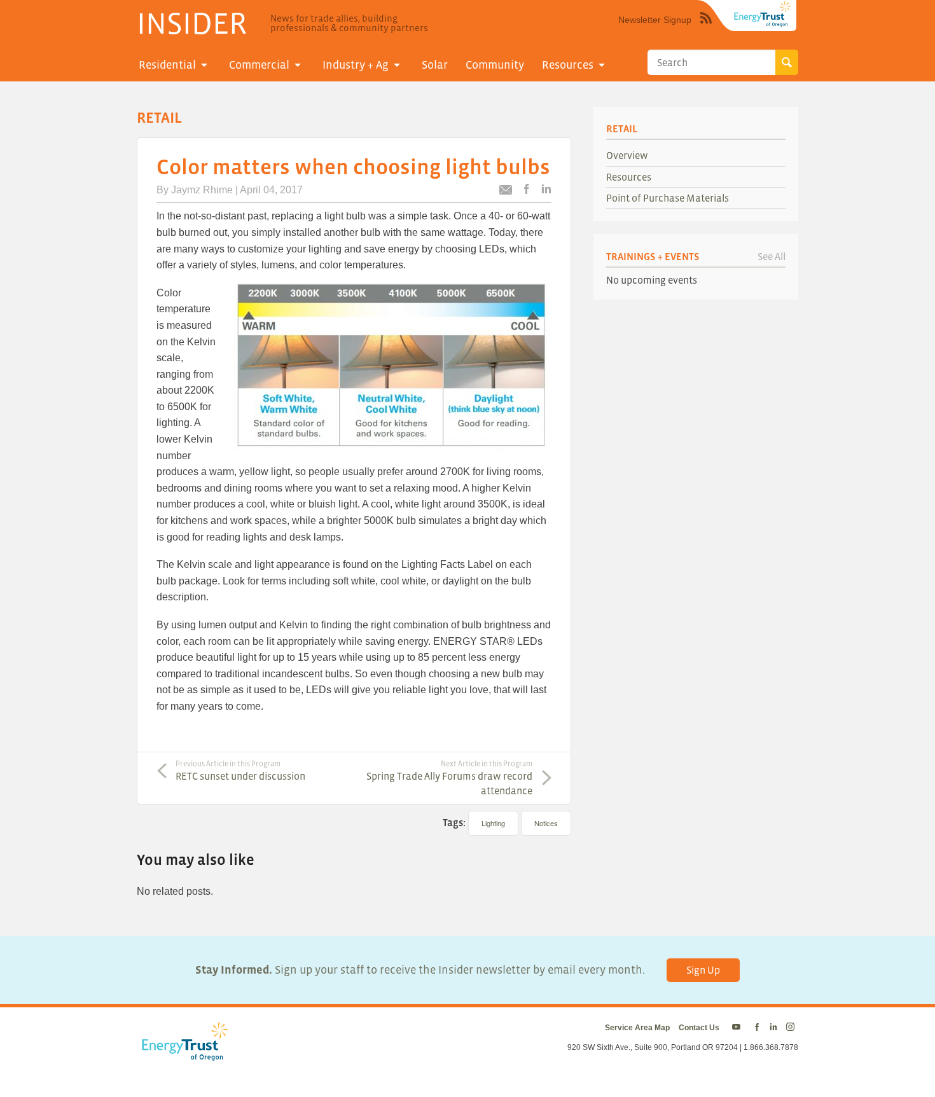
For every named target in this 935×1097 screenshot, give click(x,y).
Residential (167, 65)
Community (495, 65)
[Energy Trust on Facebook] (757, 1027)
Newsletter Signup (654, 20)
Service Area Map (637, 1027)
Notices (546, 823)
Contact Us (699, 1027)
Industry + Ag (355, 65)
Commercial (259, 65)
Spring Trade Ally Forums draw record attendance (449, 777)
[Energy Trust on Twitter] (738, 1027)
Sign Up (703, 970)
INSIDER (192, 23)
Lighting (493, 823)
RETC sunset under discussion (240, 770)
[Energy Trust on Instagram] (792, 1027)
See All (772, 256)
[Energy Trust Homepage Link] (762, 14)
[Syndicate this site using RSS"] (706, 27)
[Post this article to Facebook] (527, 189)
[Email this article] (505, 191)
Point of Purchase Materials (667, 198)
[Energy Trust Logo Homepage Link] (182, 1054)
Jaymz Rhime (202, 189)
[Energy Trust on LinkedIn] (773, 1027)
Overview (627, 155)
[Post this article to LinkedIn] (546, 189)
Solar (435, 65)
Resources (567, 65)
